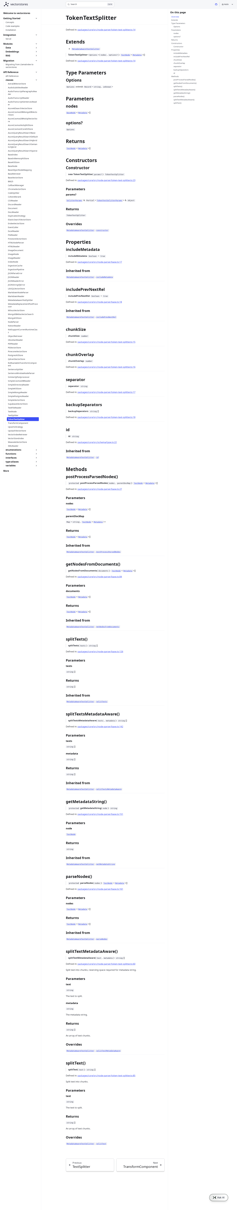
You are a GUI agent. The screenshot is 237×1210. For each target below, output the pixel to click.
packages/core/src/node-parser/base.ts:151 (100, 814)
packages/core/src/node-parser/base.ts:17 (100, 261)
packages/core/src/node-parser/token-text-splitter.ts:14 (106, 29)
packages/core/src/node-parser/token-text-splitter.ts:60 (106, 963)
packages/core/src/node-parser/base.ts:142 (100, 726)
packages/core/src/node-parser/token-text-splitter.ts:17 (106, 392)
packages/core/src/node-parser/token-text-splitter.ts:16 (106, 366)
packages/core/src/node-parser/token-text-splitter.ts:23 (106, 180)
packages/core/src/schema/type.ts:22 (97, 442)
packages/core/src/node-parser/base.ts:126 (100, 651)
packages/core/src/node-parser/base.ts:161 (100, 889)
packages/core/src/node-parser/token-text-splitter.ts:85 (106, 1075)
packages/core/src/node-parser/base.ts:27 (100, 489)
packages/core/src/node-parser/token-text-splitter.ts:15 (106, 341)
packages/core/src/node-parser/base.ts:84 (100, 576)
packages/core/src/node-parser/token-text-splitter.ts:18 (106, 417)
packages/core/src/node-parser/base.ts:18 (100, 301)
